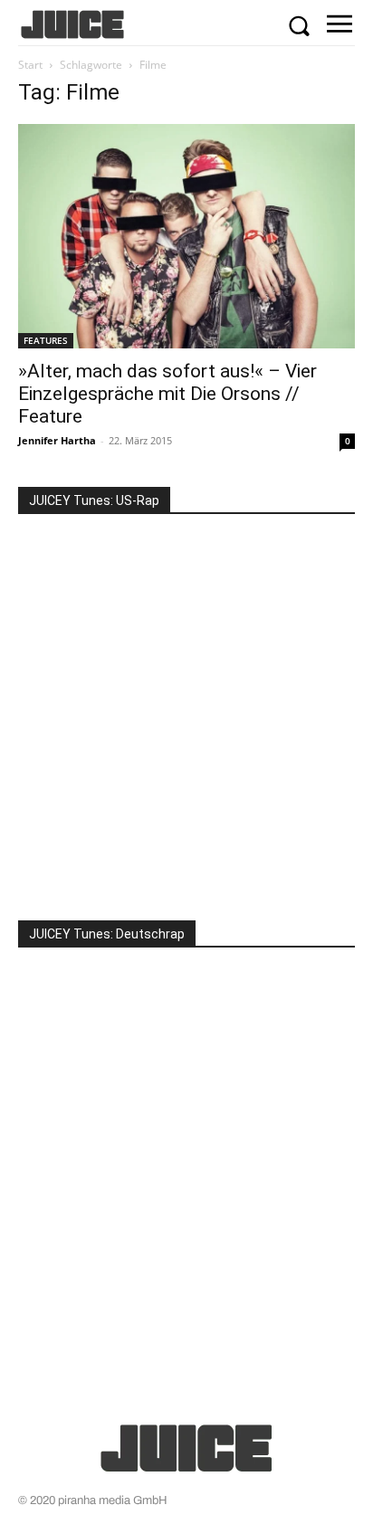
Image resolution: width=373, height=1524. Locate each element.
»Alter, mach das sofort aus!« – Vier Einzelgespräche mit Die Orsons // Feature (167, 393)
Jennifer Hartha (57, 440)
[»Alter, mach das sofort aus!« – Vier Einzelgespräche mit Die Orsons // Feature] (186, 236)
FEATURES (46, 340)
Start (30, 64)
